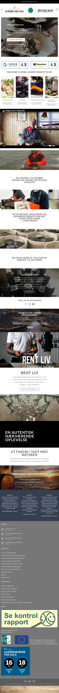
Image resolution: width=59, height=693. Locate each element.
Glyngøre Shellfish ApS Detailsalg (9, 630)
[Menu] (2, 9)
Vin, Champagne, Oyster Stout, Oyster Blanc (12, 563)
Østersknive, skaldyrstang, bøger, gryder (11, 566)
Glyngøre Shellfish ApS (6, 632)
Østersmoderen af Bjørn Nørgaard (13, 538)
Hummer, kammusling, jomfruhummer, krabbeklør (13, 555)
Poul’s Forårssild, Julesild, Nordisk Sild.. (10, 569)
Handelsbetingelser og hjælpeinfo (9, 588)
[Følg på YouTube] (33, 304)
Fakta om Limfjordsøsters (7, 597)
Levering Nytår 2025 (10, 528)
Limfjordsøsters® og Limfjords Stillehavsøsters (12, 558)
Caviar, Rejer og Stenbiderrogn (8, 552)
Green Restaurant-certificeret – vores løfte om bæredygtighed (16, 602)
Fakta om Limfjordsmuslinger (8, 599)
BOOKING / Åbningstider (7, 586)
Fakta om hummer (5, 594)
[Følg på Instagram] (29, 304)
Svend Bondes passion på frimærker (13, 542)
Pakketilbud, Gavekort (6, 572)
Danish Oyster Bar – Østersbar (8, 591)
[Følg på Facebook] (25, 304)
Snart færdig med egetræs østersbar (14, 533)
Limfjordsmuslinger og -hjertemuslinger (11, 561)
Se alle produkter (5, 577)
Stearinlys (3, 574)
